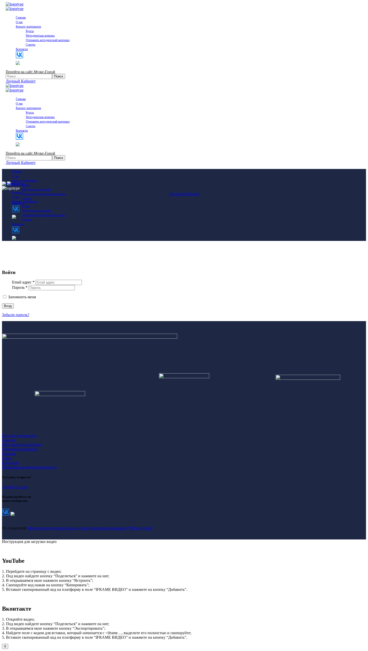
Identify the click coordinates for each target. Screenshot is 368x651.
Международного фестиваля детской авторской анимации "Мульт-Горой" (90, 528)
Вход (8, 306)
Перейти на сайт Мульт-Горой (30, 72)
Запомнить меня (21, 297)
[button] (184, 81)
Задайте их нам (15, 487)
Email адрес (23, 282)
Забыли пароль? (15, 315)
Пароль (20, 287)
